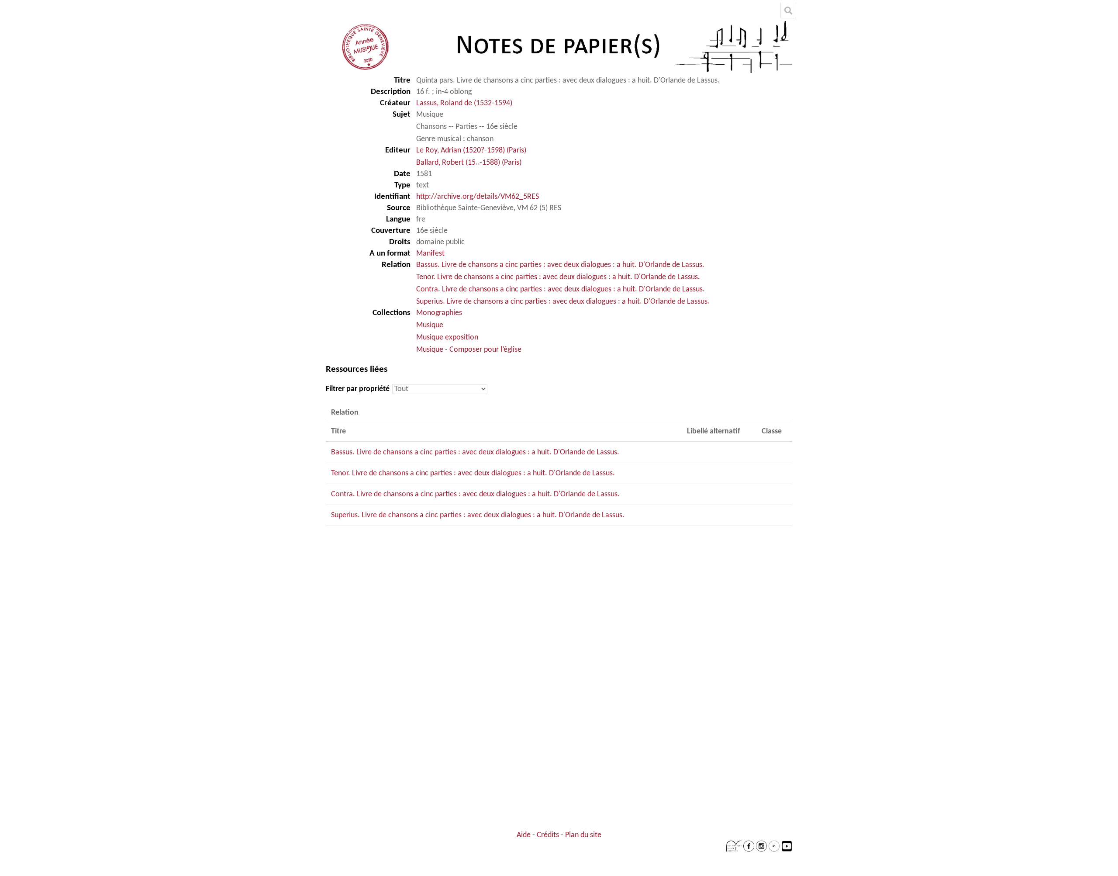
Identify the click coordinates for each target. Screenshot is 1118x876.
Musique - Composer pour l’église (468, 350)
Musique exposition (447, 337)
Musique (429, 325)
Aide (524, 835)
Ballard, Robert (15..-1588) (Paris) (468, 163)
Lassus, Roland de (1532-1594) (464, 103)
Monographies (439, 313)
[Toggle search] (788, 10)
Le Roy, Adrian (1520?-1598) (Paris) (471, 150)
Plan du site (583, 835)
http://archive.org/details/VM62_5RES (477, 197)
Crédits (548, 835)
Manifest (430, 253)
